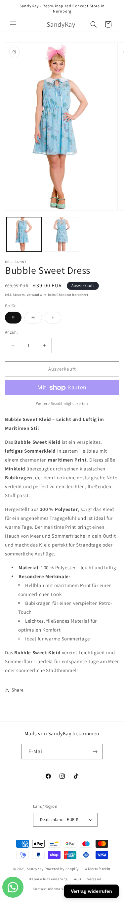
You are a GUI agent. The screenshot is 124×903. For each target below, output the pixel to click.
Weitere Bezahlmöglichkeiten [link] (62, 403)
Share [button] (18, 690)
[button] (13, 24)
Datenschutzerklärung (48, 879)
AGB (77, 879)
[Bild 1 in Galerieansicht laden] (24, 234)
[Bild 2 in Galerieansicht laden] (62, 234)
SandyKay (35, 868)
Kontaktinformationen (52, 889)
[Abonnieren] (95, 751)
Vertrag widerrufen (91, 891)
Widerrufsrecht (98, 868)
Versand (33, 295)
